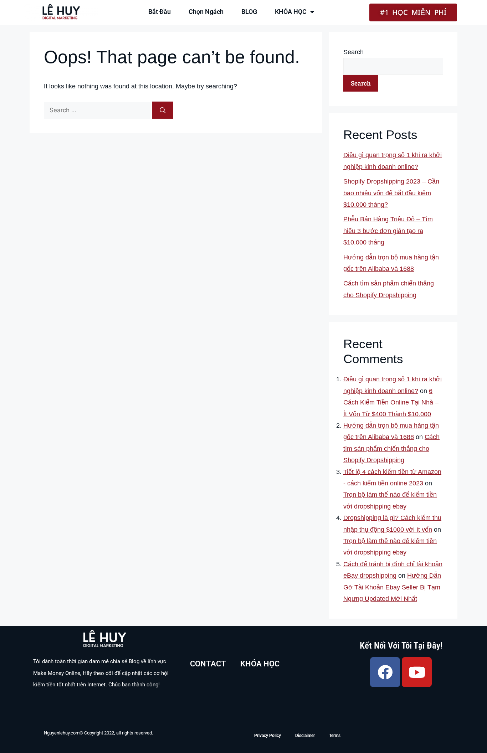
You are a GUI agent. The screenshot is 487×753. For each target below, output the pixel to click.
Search (353, 52)
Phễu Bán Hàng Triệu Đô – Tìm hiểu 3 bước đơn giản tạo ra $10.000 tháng (388, 231)
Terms (334, 735)
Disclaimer (305, 735)
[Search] (162, 110)
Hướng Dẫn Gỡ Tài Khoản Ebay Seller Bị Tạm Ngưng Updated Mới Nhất (392, 587)
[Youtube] (417, 672)
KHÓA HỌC (291, 11)
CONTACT (208, 663)
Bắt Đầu (159, 11)
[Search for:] (98, 110)
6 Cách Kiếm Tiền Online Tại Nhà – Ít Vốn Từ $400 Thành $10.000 (391, 402)
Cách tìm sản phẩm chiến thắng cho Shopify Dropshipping (391, 448)
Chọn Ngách (206, 11)
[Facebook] (385, 672)
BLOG (249, 11)
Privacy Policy (267, 735)
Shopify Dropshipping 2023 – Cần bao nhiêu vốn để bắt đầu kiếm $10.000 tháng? (391, 193)
